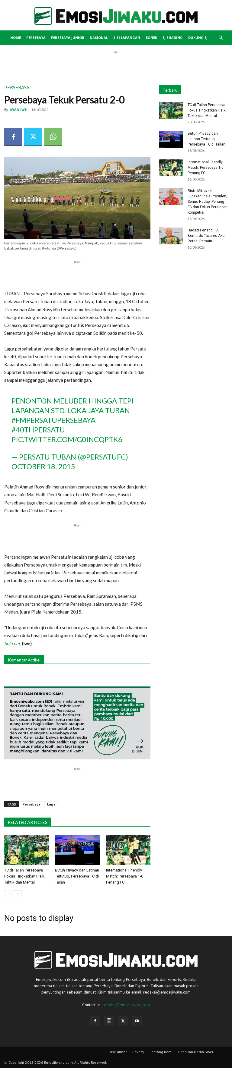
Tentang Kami (161, 1052)
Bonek (151, 37)
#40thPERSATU (38, 429)
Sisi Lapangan (126, 37)
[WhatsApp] (53, 137)
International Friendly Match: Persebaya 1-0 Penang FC (124, 876)
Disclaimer (118, 1052)
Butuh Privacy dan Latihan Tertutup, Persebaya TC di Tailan (77, 876)
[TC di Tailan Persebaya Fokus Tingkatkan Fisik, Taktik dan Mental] (26, 850)
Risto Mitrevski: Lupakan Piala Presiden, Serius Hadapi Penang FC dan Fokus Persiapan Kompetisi (207, 202)
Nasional (99, 37)
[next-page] (17, 894)
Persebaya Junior (67, 37)
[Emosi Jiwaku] (116, 16)
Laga (51, 804)
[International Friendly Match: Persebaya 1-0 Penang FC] (128, 850)
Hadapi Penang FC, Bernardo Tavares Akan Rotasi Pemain (207, 235)
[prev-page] (8, 894)
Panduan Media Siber (195, 1052)
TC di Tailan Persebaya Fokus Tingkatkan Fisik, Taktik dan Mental (24, 876)
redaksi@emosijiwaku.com (126, 1004)
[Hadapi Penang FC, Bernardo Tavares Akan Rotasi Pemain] (171, 236)
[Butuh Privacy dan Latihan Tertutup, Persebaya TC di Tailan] (77, 850)
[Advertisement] (116, 64)
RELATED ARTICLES (27, 822)
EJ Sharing (173, 37)
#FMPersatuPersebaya (53, 420)
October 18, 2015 (43, 466)
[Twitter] (33, 137)
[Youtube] (137, 1021)
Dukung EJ (198, 37)
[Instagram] (109, 1020)
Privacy (138, 1052)
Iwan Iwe (18, 109)
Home (15, 37)
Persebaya (36, 37)
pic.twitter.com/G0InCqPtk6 (66, 439)
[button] (220, 38)
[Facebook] (13, 137)
